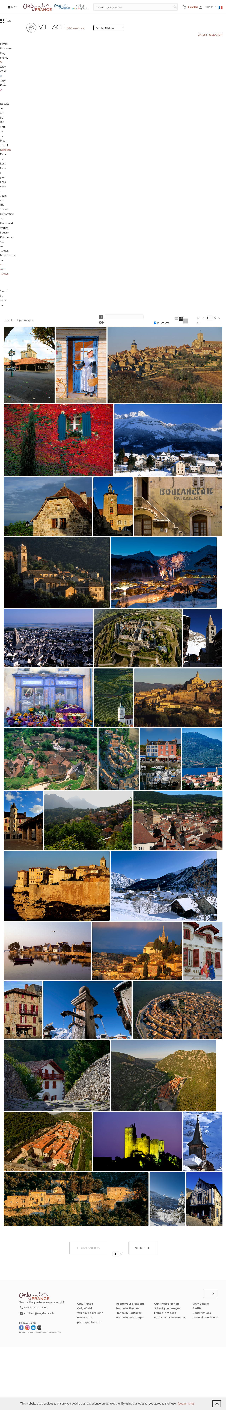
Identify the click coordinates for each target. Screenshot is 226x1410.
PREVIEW (163, 323)
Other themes (110, 27)
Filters (7, 20)
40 (2, 113)
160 (2, 122)
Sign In (209, 6)
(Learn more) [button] (186, 1403)
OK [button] (217, 1403)
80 (2, 117)
